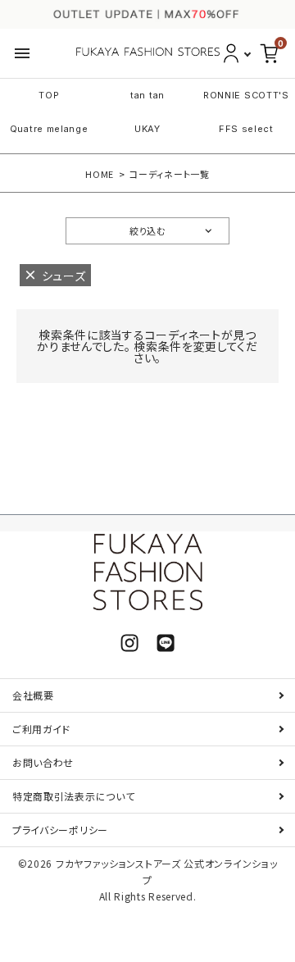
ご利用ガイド (41, 729)
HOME (99, 173)
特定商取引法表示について (73, 796)
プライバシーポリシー (60, 830)
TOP (49, 95)
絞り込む (147, 230)
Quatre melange (49, 128)
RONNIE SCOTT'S (246, 95)
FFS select (246, 128)
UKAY (147, 128)
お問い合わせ (43, 762)
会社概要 (33, 695)
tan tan (147, 95)
